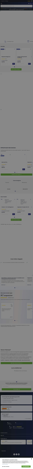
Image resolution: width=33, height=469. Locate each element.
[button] (5, 466)
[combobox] (31, 458)
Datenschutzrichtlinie (5, 464)
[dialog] (16, 463)
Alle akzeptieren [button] (26, 466)
